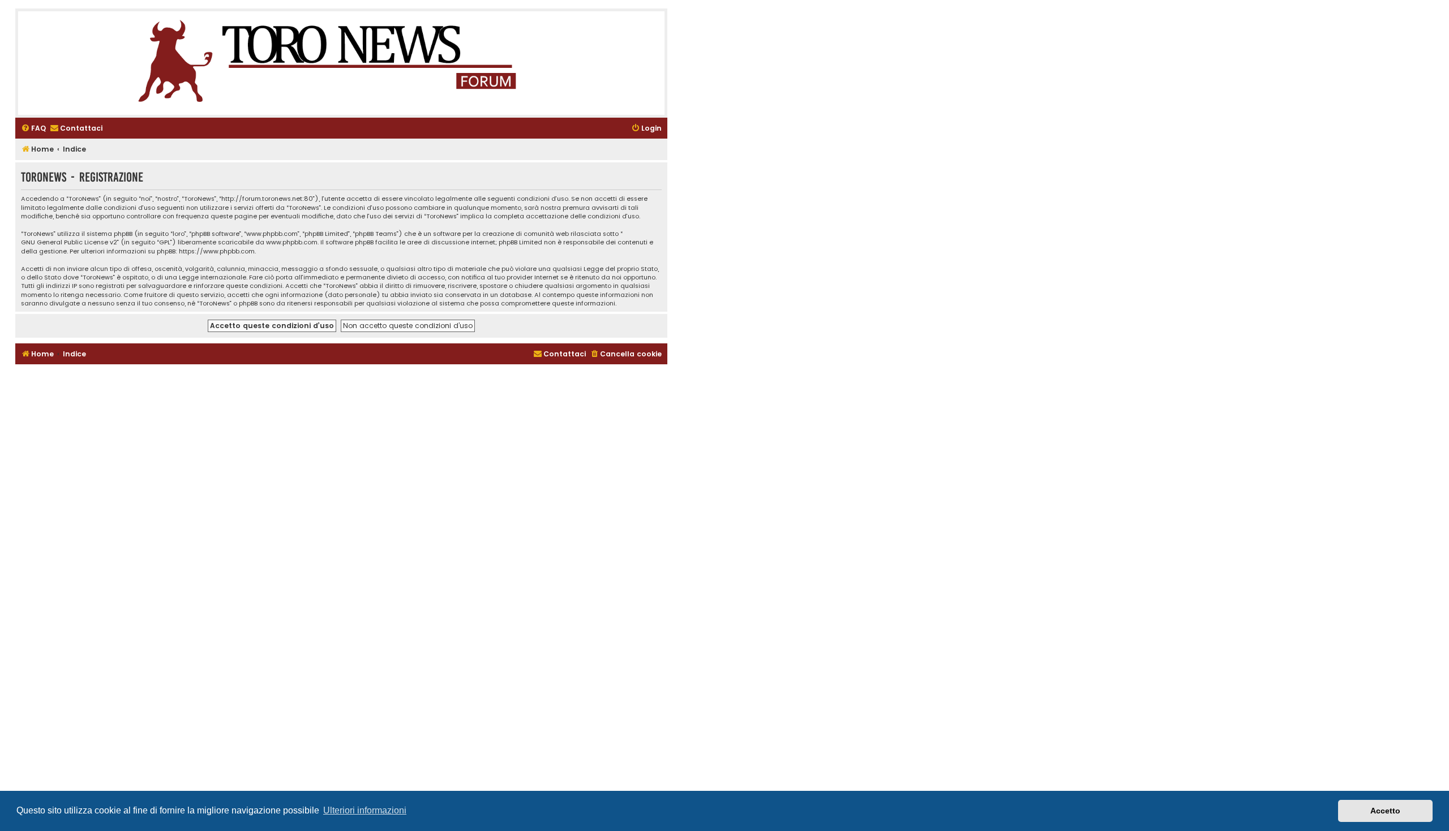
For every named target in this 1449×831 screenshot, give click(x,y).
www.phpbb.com (292, 242)
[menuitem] (33, 128)
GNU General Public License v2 (69, 242)
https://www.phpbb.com (217, 251)
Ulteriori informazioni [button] (364, 810)
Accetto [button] (1385, 810)
